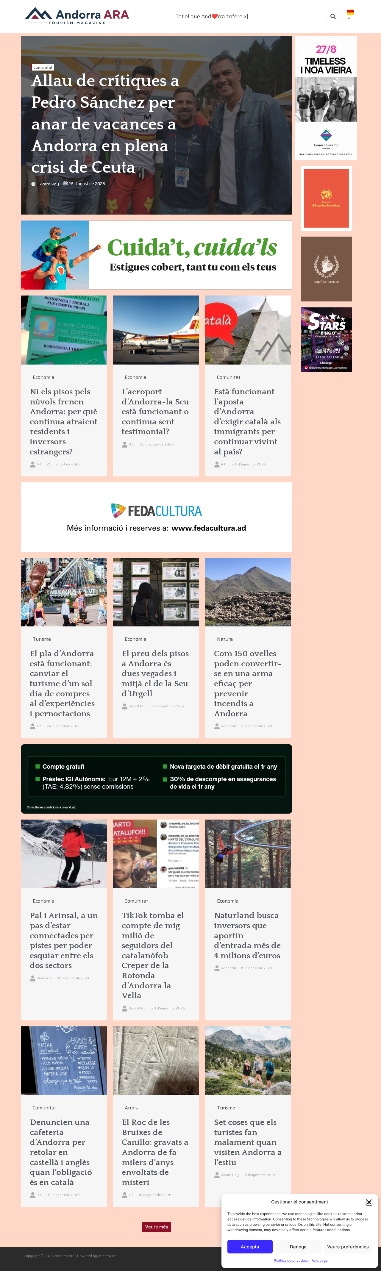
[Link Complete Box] (64, 386)
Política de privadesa (291, 1260)
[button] (369, 1202)
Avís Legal (320, 1260)
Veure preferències (348, 1247)
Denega (298, 1247)
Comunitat (42, 67)
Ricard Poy (48, 184)
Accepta (250, 1247)
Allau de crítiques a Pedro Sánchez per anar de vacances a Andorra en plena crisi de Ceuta (105, 124)
